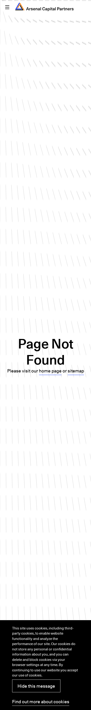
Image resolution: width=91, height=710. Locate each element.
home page (50, 371)
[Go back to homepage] (44, 7)
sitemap (76, 371)
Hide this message (36, 686)
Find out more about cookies (40, 702)
